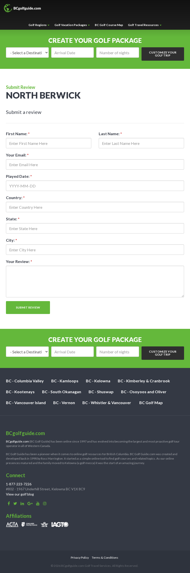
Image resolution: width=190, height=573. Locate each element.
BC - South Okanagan (61, 391)
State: (13, 218)
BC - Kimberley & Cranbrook (144, 380)
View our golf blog (20, 494)
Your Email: (17, 155)
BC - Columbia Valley (25, 380)
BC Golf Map (151, 402)
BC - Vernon (64, 402)
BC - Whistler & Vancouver (106, 402)
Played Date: (19, 176)
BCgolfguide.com (17, 441)
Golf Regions (37, 25)
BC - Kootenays (20, 391)
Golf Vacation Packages (70, 25)
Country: (15, 197)
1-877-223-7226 (18, 484)
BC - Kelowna (98, 380)
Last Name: (110, 133)
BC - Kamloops (64, 380)
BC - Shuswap (101, 391)
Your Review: (19, 261)
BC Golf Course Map (109, 25)
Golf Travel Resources (143, 25)
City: (11, 240)
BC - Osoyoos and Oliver (143, 391)
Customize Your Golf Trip (162, 54)
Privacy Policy (80, 557)
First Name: (18, 133)
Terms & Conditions (105, 557)
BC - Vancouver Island (26, 402)
